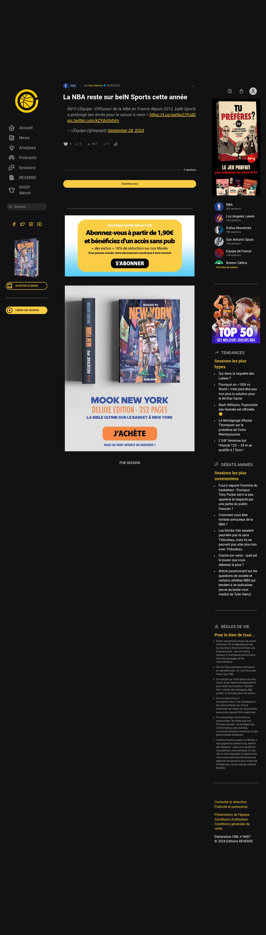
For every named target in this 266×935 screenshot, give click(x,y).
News (24, 137)
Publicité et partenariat (231, 807)
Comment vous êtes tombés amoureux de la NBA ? (236, 519)
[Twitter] (22, 224)
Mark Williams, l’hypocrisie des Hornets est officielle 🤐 (238, 409)
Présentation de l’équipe (231, 815)
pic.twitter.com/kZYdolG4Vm (93, 120)
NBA (73, 85)
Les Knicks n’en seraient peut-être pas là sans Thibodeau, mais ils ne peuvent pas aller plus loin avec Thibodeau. (238, 540)
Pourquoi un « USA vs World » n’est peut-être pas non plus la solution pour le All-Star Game (238, 391)
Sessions (27, 167)
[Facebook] (14, 224)
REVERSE (27, 177)
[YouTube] (39, 224)
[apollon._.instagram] (31, 224)
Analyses (27, 147)
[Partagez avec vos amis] (115, 144)
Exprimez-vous (130, 183)
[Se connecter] (253, 91)
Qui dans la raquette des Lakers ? (236, 376)
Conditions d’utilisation (231, 819)
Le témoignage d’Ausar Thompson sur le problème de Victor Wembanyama (235, 427)
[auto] (230, 91)
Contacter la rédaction (230, 802)
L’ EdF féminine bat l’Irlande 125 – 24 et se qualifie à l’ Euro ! (235, 445)
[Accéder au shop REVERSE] (241, 91)
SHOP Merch (25, 190)
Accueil (26, 127)
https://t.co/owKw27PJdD (173, 114)
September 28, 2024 (126, 130)
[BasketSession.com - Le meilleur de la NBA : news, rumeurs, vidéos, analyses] (26, 100)
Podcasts (27, 157)
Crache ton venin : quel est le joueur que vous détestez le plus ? (238, 560)
